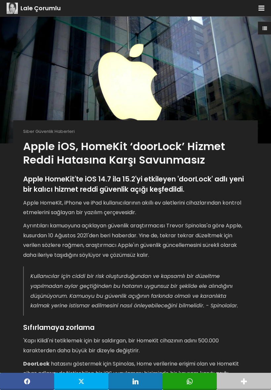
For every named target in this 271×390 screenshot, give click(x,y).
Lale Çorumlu (40, 8)
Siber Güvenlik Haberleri (49, 131)
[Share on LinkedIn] (135, 381)
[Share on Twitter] (81, 381)
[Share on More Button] (244, 381)
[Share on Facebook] (27, 381)
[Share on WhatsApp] (190, 381)
